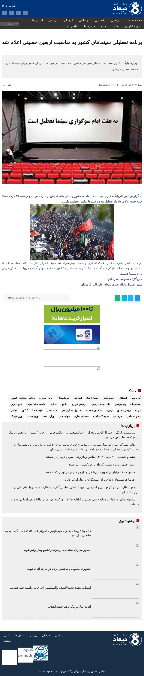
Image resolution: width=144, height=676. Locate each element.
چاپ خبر (7, 84)
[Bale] (25, 13)
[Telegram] (18, 13)
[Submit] (2, 23)
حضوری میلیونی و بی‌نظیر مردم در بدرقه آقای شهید (59, 568)
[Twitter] (4, 13)
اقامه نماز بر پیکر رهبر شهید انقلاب (69, 606)
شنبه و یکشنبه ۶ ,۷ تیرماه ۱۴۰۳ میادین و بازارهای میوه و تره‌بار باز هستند (90, 456)
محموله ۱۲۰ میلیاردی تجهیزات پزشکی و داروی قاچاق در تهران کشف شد (90, 472)
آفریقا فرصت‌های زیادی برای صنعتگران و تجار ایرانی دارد (100, 479)
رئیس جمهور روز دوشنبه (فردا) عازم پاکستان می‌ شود (102, 464)
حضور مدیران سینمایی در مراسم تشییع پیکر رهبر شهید (57, 549)
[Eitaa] (11, 13)
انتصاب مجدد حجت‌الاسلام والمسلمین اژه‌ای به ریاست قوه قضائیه (50, 587)
